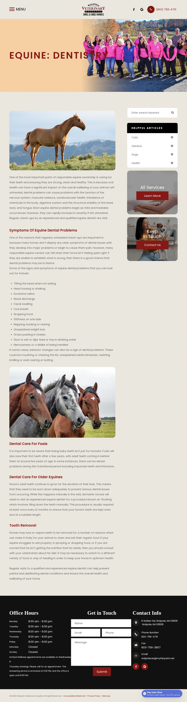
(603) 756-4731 (166, 9)
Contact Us (152, 245)
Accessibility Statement (74, 696)
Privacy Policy (93, 696)
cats (135, 137)
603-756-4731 (149, 636)
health (136, 163)
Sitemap (106, 696)
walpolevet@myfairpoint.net (157, 658)
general (137, 146)
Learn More (152, 196)
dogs (135, 154)
